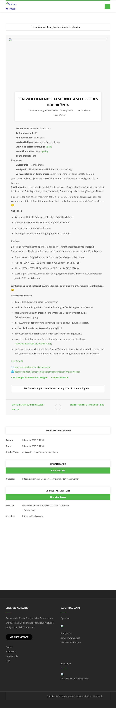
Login (8, 660)
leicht (49, 146)
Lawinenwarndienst (70, 637)
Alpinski (25, 452)
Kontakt (9, 647)
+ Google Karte (29, 510)
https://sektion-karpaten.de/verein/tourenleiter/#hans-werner (47, 371)
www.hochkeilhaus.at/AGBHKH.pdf (33, 343)
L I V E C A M (17, 361)
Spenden (65, 618)
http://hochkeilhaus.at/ (32, 516)
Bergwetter (66, 633)
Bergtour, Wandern (38, 452)
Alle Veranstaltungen (71, 642)
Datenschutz (12, 656)
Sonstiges (53, 452)
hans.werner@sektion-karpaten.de (32, 367)
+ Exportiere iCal (60, 377)
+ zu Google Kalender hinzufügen (29, 377)
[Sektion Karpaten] (13, 6)
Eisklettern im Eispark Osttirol (87, 405)
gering (45, 151)
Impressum (11, 651)
